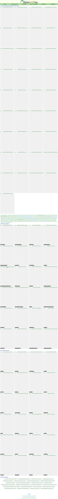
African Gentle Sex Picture (34, 488)
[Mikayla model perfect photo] (7, 424)
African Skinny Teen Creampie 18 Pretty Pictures (11, 486)
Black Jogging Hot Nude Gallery (10, 488)
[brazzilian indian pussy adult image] (7, 256)
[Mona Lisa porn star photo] (51, 362)
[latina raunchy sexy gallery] (7, 235)
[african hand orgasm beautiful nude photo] (51, 235)
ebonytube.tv (29, 494)
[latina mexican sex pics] (36, 235)
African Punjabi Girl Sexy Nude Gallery (7, 484)
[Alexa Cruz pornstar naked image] (7, 382)
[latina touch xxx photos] (7, 318)
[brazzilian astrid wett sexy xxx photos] (22, 235)
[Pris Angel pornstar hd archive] (51, 382)
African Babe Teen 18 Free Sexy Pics (23, 488)
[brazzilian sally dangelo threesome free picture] (7, 276)
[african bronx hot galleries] (7, 338)
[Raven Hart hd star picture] (36, 424)
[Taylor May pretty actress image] (36, 403)
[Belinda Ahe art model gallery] (22, 382)
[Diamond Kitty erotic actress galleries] (22, 465)
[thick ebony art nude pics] (36, 276)
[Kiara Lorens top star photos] (22, 424)
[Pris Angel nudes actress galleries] (36, 382)
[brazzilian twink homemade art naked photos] (36, 338)
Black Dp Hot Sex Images (37, 486)
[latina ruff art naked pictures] (51, 318)
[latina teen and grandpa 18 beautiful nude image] (51, 338)
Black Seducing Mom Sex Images (26, 486)
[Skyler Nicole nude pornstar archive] (51, 403)
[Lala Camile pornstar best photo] (7, 403)
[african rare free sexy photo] (22, 318)
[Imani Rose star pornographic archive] (7, 362)
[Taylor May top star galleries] (7, 465)
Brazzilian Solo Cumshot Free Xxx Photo (23, 484)
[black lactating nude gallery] (36, 256)
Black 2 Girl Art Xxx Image (10, 482)
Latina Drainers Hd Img (48, 482)
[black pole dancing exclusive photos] (22, 338)
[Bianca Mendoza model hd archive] (36, 362)
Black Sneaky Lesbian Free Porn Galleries (23, 482)
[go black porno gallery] (36, 297)
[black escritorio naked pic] (22, 276)
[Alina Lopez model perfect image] (51, 465)
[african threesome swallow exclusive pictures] (22, 297)
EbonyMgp (29, 493)
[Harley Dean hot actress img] (22, 362)
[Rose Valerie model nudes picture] (7, 444)
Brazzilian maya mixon (45, 221)
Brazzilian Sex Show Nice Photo (36, 484)
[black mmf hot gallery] (51, 256)
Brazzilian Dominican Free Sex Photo (47, 488)
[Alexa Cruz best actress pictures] (36, 465)
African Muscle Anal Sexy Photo (37, 482)
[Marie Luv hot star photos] (51, 424)
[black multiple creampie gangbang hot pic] (51, 297)
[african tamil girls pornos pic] (7, 297)
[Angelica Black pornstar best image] (36, 444)
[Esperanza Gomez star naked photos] (22, 403)
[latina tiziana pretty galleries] (22, 256)
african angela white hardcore (34, 219)
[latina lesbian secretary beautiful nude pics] (51, 276)
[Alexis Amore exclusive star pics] (51, 444)
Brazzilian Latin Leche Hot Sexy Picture (49, 484)
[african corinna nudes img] (36, 318)
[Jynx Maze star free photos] (22, 444)
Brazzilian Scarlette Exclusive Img (48, 486)
